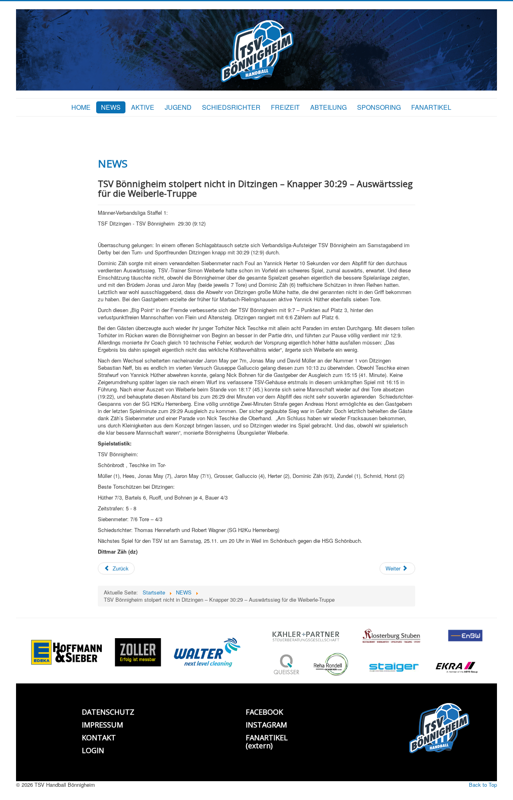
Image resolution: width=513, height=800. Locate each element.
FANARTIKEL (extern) (267, 741)
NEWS (111, 107)
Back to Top (483, 784)
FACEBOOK (264, 712)
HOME (81, 107)
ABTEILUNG (328, 107)
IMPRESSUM (102, 724)
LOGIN (93, 750)
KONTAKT (99, 737)
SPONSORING (379, 107)
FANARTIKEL (431, 107)
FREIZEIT (285, 107)
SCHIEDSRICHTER (231, 107)
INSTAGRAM (266, 724)
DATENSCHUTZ (108, 712)
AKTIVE (142, 107)
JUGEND (178, 107)
